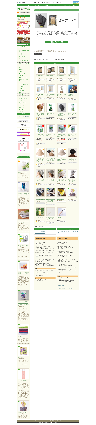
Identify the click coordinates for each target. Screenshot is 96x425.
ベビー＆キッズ (22, 105)
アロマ (20, 88)
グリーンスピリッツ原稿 (40, 233)
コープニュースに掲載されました (42, 231)
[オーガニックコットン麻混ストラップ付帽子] (61, 173)
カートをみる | (38, 5)
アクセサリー (22, 86)
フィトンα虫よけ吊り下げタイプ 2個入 (23, 246)
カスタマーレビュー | (64, 5)
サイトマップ (74, 5)
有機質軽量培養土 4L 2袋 (50, 76)
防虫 (20, 67)
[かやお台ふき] (23, 329)
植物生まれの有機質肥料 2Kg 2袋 (40, 95)
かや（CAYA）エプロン (40, 218)
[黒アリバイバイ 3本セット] (40, 128)
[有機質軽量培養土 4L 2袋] (50, 70)
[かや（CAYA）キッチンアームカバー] (61, 192)
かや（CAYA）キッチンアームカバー (61, 198)
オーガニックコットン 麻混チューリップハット (50, 180)
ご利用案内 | (46, 5)
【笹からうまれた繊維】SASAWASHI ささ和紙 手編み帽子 (50, 159)
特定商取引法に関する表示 (55, 420)
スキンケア (21, 94)
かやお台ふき (20, 336)
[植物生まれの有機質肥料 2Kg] (72, 70)
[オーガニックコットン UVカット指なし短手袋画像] (40, 192)
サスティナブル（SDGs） (24, 61)
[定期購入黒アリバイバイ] (72, 128)
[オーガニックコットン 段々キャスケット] (72, 152)
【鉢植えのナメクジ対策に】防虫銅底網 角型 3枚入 (40, 114)
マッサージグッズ (23, 98)
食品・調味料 (22, 107)
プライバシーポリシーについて (41, 420)
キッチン (21, 75)
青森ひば (21, 69)
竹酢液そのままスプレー (50, 114)
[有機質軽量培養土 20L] (61, 70)
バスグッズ (21, 92)
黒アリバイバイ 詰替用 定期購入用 (72, 135)
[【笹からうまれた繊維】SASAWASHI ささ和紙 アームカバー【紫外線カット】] (50, 192)
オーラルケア (22, 101)
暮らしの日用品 (22, 73)
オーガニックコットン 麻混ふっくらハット (40, 180)
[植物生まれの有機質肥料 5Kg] (50, 88)
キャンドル (21, 90)
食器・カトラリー (23, 77)
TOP (35, 9)
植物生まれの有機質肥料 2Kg (72, 76)
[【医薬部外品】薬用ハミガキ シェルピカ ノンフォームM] (23, 187)
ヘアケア (21, 96)
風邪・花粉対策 (22, 103)
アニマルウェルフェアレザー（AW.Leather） (24, 83)
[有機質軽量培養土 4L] (40, 70)
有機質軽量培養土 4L (40, 76)
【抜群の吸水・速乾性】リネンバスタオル (23, 221)
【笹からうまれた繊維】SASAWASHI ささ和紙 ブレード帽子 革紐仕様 (40, 160)
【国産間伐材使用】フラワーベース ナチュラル (72, 95)
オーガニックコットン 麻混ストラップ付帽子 (61, 180)
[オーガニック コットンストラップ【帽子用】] (50, 211)
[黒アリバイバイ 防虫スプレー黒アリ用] (72, 107)
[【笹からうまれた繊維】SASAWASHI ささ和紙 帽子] (61, 152)
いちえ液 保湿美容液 (22, 380)
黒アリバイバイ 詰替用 (50, 135)
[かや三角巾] (72, 192)
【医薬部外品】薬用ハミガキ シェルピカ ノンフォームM (23, 194)
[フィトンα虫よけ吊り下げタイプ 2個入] (23, 238)
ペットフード (22, 111)
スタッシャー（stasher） (24, 64)
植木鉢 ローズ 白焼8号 (61, 95)
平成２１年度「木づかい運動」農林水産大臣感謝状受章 (68, 232)
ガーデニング (22, 46)
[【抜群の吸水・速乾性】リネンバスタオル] (23, 214)
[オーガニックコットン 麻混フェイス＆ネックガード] (72, 173)
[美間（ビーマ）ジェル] (23, 165)
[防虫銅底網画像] (40, 107)
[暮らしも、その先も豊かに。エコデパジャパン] (22, 3)
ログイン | (31, 5)
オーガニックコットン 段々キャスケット (72, 159)
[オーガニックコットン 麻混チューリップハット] (50, 173)
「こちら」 (37, 256)
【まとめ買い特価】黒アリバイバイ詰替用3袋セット (61, 135)
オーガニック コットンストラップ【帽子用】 (50, 218)
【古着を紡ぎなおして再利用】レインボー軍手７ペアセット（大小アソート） (61, 115)
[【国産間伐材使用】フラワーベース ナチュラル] (72, 88)
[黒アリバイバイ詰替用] (50, 128)
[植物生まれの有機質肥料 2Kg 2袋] (40, 88)
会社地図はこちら (61, 285)
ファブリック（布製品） (23, 80)
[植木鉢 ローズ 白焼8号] (61, 88)
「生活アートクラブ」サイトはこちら (65, 288)
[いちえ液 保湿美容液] (23, 374)
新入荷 (20, 54)
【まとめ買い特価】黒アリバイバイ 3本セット (40, 135)
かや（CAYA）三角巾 (72, 197)
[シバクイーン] (61, 211)
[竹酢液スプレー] (50, 107)
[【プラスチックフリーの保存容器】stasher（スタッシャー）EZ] (23, 266)
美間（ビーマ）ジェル (22, 172)
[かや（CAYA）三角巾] (23, 406)
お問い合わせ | (54, 5)
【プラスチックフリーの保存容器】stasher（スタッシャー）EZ (23, 273)
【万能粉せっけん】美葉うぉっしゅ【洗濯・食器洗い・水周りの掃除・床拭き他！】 (23, 303)
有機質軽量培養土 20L (61, 76)
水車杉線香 (20, 357)
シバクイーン (60, 217)
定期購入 (21, 58)
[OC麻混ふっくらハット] (40, 173)
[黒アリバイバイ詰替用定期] (61, 128)
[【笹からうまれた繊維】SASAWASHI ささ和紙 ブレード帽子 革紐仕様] (40, 152)
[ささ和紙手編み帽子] (50, 152)
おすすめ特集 (22, 56)
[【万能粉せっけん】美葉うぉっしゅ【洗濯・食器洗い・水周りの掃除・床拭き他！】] (23, 295)
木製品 (20, 71)
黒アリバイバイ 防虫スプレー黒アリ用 (72, 114)
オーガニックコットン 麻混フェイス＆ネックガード (72, 180)
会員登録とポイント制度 (24, 51)
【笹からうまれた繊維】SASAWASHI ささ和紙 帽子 (61, 159)
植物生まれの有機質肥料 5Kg (50, 95)
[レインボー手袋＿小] (61, 107)
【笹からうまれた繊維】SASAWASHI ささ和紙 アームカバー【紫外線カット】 (50, 199)
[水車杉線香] (23, 350)
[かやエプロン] (40, 211)
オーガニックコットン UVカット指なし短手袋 (40, 199)
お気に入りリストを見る (24, 116)
